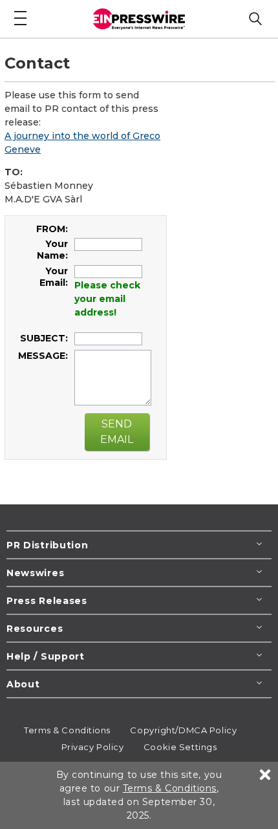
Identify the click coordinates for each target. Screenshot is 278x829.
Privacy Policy (92, 747)
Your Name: (52, 249)
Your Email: (53, 276)
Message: (43, 355)
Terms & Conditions (67, 730)
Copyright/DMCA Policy (183, 730)
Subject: (44, 338)
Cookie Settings (180, 747)
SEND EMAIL (116, 432)
